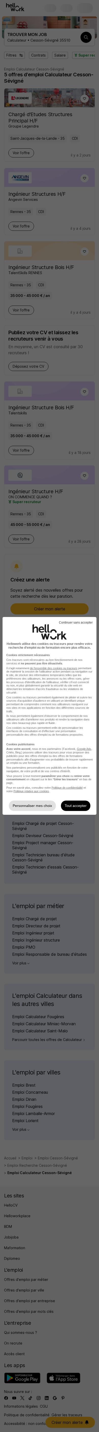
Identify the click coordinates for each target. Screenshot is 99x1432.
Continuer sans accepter (76, 622)
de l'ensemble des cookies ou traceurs (53, 668)
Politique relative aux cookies (31, 791)
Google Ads (84, 748)
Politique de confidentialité (67, 787)
